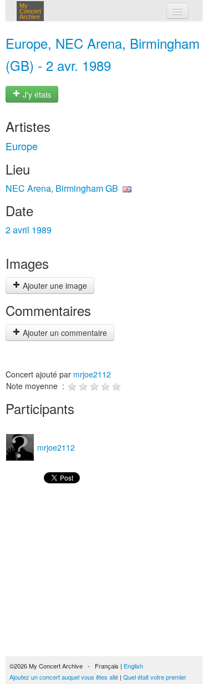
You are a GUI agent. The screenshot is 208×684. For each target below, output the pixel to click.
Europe (22, 146)
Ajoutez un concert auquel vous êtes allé (63, 676)
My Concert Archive (30, 11)
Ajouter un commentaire (64, 332)
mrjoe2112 (92, 374)
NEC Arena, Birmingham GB (62, 188)
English (133, 665)
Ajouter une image (54, 285)
